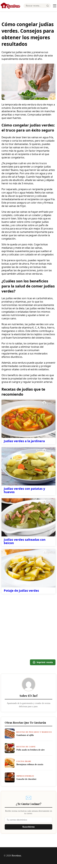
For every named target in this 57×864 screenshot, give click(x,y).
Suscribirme (28, 827)
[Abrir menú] (54, 5)
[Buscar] (47, 6)
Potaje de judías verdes (21, 590)
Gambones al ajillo (25, 735)
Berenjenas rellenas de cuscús (29, 764)
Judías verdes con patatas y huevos (24, 490)
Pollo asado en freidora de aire (30, 750)
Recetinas (16, 855)
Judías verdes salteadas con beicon (24, 541)
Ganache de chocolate (26, 779)
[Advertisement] (28, 614)
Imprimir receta (45, 662)
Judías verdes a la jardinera (24, 441)
